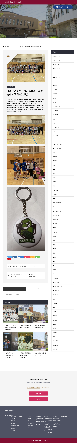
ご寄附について (56, 424)
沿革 (12, 422)
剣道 (54, 165)
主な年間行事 (31, 423)
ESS (54, 81)
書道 (54, 253)
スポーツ (10, 87)
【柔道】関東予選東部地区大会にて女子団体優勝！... (25, 355)
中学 (54, 152)
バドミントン (56, 140)
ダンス (54, 131)
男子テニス (55, 278)
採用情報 (55, 426)
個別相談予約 (64, 416)
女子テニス (55, 207)
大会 (54, 198)
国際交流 (55, 194)
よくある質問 (39, 424)
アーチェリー (56, 102)
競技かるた (55, 295)
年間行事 (55, 232)
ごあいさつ (13, 418)
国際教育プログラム (15, 426)
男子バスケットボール (18, 266)
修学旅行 (55, 156)
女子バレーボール (57, 215)
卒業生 (54, 169)
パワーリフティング (57, 144)
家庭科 (54, 228)
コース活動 (55, 115)
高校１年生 (55, 341)
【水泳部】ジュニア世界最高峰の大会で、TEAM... (10, 355)
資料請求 (38, 393)
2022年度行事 (56, 60)
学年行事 (55, 223)
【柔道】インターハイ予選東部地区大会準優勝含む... (10, 327)
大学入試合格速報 (57, 202)
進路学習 (55, 320)
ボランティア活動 (57, 148)
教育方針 (13, 420)
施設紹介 (13, 428)
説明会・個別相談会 (40, 419)
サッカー (55, 119)
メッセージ (30, 427)
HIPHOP (55, 85)
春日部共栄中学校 (9, 415)
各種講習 (46, 424)
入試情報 (55, 161)
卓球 (54, 173)
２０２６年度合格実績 (48, 421)
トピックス (55, 135)
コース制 (13, 423)
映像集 (20, 416)
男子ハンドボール (57, 282)
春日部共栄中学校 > (63, 7)
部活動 (24, 266)
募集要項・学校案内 (40, 422)
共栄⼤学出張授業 (48, 432)
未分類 (54, 257)
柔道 (54, 261)
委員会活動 (55, 219)
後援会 (54, 236)
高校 (54, 336)
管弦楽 (54, 299)
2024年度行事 (56, 68)
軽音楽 (54, 311)
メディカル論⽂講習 (48, 430)
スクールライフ (31, 416)
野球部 (54, 328)
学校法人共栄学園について (15, 432)
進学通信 (55, 316)
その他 (54, 98)
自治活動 (55, 303)
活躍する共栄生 (31, 422)
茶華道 (54, 307)
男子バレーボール (57, 290)
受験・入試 (38, 416)
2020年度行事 (56, 56)
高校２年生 (55, 345)
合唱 (54, 177)
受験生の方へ (56, 418)
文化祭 (54, 249)
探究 (54, 244)
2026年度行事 (56, 77)
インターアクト (56, 106)
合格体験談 (46, 423)
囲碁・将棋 (55, 190)
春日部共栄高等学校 (12, 2)
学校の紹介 (13, 416)
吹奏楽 (54, 186)
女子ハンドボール (57, 211)
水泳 (54, 265)
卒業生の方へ (56, 423)
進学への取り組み (48, 418)
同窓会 (54, 182)
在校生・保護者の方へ (57, 421)
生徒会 (54, 269)
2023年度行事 (56, 64)
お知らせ (55, 94)
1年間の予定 (30, 425)
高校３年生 (55, 349)
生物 (54, 274)
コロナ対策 (55, 110)
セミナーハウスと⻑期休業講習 (48, 427)
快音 (54, 240)
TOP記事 (55, 89)
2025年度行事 (56, 73)
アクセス (38, 399)
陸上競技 (55, 332)
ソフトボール (56, 127)
